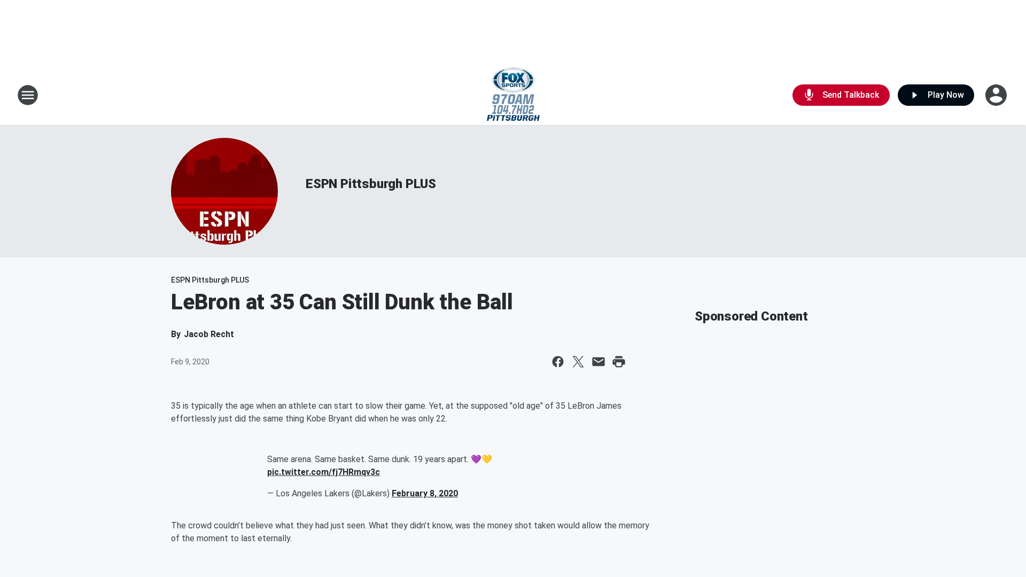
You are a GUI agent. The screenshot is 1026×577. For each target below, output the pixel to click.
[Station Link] (513, 95)
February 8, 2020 (425, 493)
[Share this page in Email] (598, 361)
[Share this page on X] (578, 361)
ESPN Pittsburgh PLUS (371, 183)
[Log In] (997, 95)
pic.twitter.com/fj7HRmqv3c (323, 472)
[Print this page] (618, 361)
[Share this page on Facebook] (557, 361)
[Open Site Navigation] (27, 95)
